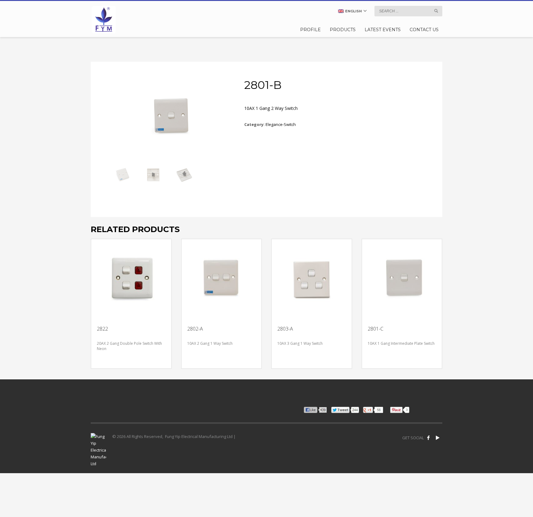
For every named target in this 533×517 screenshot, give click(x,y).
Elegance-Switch (281, 124)
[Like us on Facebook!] (428, 437)
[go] (436, 11)
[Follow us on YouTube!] (437, 437)
